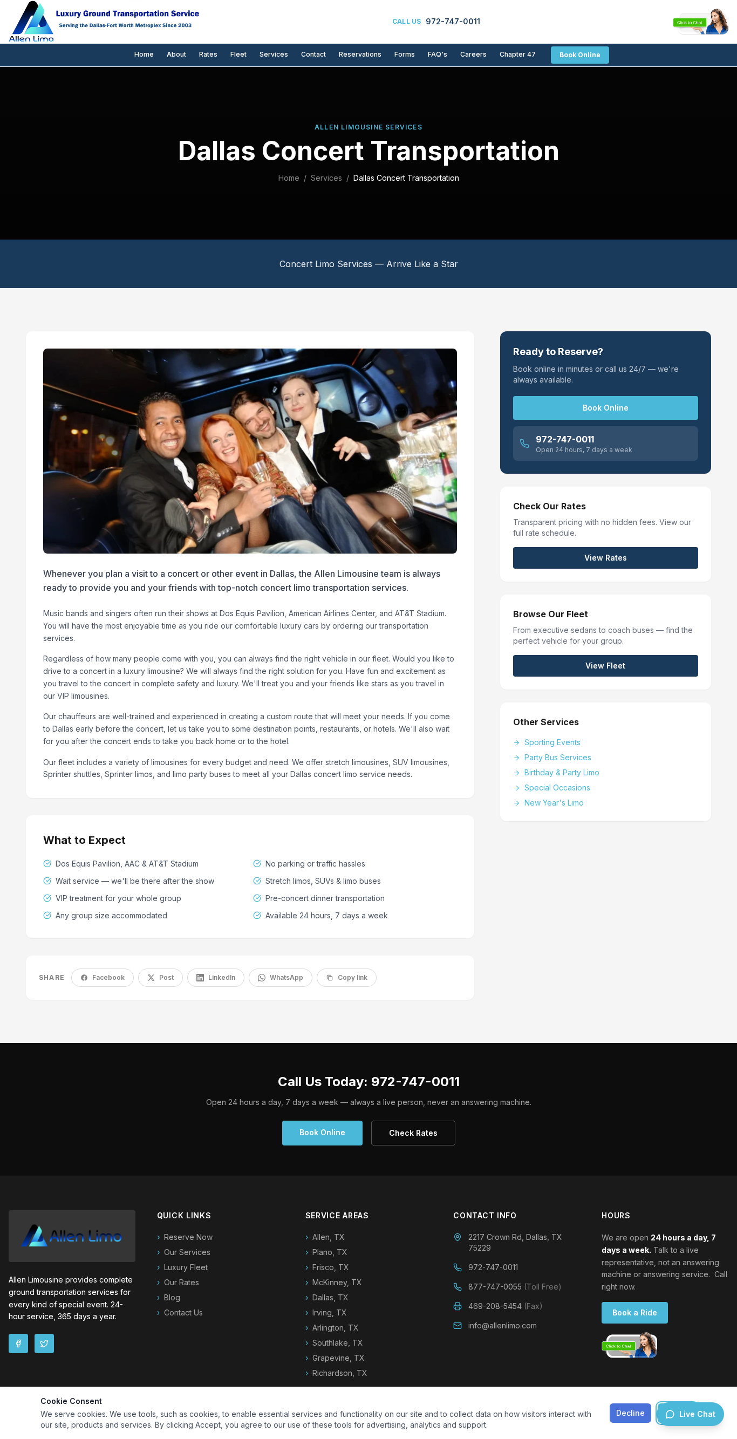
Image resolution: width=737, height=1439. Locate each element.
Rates (208, 54)
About (176, 54)
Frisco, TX (327, 1267)
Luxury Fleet (182, 1267)
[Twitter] (44, 1343)
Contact (313, 54)
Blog (168, 1297)
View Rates (605, 557)
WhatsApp (286, 977)
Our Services (183, 1252)
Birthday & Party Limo (561, 772)
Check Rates (413, 1132)
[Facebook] (18, 1343)
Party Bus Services (557, 757)
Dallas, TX (327, 1297)
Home (144, 54)
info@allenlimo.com (502, 1325)
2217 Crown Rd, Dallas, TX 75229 (515, 1242)
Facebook (108, 977)
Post (166, 977)
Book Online (579, 55)
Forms (404, 54)
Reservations (360, 54)
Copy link (352, 977)
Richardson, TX (336, 1372)
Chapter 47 (518, 54)
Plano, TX (326, 1252)
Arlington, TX (332, 1327)
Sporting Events (552, 742)
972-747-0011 (493, 1267)
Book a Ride (634, 1312)
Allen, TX (325, 1237)
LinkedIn (221, 977)
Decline (630, 1412)
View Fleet (605, 665)
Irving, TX (326, 1312)
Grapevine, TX (335, 1357)
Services (274, 54)
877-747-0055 (515, 1286)
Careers (473, 54)
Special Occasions (557, 787)
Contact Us (180, 1312)
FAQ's (437, 54)
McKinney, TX (333, 1282)
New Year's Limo (554, 802)
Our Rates (178, 1282)
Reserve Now (185, 1237)
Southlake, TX (334, 1342)
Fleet (238, 54)
